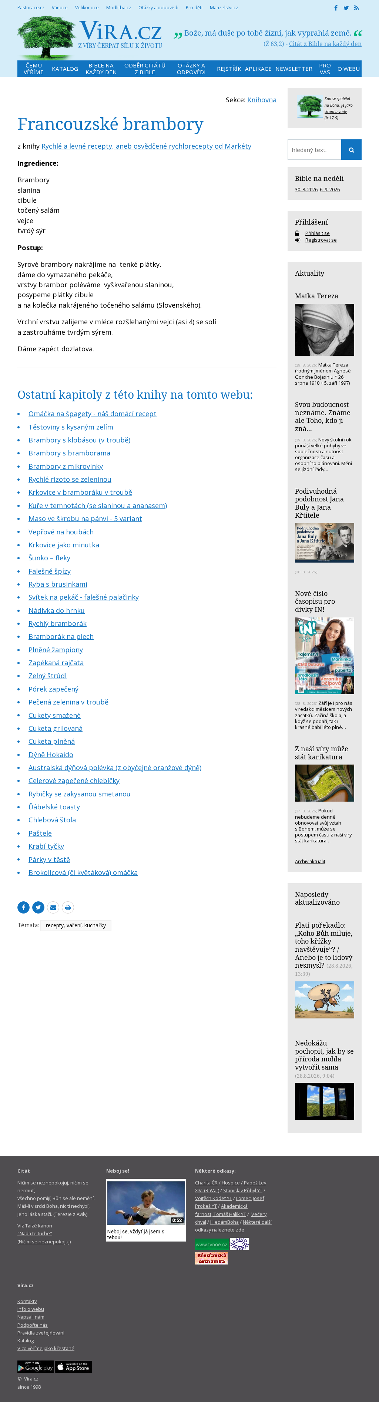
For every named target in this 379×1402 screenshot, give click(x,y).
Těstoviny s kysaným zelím (70, 426)
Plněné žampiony (55, 649)
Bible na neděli (319, 178)
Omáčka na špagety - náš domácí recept (92, 413)
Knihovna (261, 99)
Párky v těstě (49, 859)
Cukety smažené (54, 715)
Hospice (231, 1182)
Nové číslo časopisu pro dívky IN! (315, 601)
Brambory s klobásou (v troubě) (79, 439)
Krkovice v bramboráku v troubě (80, 492)
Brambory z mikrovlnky (65, 466)
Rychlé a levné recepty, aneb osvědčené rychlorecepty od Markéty (146, 146)
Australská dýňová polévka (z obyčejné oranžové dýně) (114, 767)
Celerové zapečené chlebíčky (74, 780)
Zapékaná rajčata (56, 662)
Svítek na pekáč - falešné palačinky (83, 597)
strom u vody (336, 111)
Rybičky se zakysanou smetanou (79, 793)
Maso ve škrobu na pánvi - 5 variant (85, 518)
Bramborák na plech (61, 636)
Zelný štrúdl (47, 675)
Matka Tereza (316, 295)
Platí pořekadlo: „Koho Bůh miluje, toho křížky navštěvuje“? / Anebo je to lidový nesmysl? (324, 945)
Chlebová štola (52, 819)
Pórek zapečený (53, 689)
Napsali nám (30, 1316)
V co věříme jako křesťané (45, 1348)
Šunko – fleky (49, 557)
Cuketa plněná (51, 741)
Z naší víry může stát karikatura (321, 752)
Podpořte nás (32, 1325)
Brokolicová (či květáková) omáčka (83, 872)
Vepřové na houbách (61, 531)
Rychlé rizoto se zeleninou (69, 479)
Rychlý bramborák (57, 623)
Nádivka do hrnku (56, 610)
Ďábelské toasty (54, 806)
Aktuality (309, 273)
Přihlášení (311, 222)
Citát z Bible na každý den (325, 44)
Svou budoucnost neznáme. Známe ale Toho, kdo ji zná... (323, 416)
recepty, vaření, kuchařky (76, 925)
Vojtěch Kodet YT (213, 1198)
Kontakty (27, 1301)
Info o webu (30, 1309)
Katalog (25, 1340)
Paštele (40, 833)
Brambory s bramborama (69, 452)
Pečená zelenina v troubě (68, 701)
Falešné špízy (49, 571)
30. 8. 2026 (306, 189)
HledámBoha (224, 1222)
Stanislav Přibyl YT (242, 1190)
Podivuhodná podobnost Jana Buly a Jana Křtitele (319, 503)
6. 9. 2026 (330, 189)
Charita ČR (206, 1182)
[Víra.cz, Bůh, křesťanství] (89, 38)
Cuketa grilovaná (55, 728)
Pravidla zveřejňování (40, 1332)
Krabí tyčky (46, 846)
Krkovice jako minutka (63, 544)
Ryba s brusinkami (57, 584)
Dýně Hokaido (50, 754)
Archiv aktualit (310, 861)
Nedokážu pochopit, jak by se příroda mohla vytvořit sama (324, 1054)
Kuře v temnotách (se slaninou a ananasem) (97, 505)
